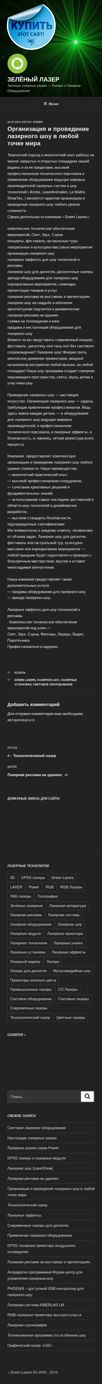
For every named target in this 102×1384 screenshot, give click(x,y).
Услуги (19, 672)
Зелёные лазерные (26, 905)
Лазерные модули (25, 933)
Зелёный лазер (33, 79)
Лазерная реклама (26, 914)
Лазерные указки (67, 942)
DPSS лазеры (33, 877)
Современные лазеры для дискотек (38, 1225)
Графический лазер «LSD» (30, 1345)
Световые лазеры (73, 998)
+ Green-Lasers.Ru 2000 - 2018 (32, 1372)
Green (38, 122)
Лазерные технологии (28, 942)
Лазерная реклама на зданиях (33, 1178)
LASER (16, 886)
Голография (48, 896)
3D (12, 877)
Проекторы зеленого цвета (33, 980)
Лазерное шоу (48, 680)
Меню (54, 103)
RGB (50, 886)
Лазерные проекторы (65, 933)
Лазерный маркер (25, 961)
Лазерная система (63, 914)
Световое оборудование (53, 684)
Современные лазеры (29, 1007)
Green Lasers (25, 680)
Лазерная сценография (27, 1324)
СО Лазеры (67, 989)
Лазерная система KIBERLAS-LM (35, 1304)
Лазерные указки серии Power (33, 1147)
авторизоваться (20, 719)
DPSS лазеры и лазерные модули (36, 1157)
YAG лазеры (20, 896)
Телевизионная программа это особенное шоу (46, 1335)
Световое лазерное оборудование (36, 1127)
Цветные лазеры (70, 1017)
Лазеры (53, 961)
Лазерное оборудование (30, 924)
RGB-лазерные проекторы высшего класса (44, 1314)
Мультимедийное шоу (72, 970)
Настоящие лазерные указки (31, 1137)
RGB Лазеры (71, 886)
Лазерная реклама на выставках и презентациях (48, 1261)
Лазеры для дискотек (28, 970)
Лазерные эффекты (69, 951)
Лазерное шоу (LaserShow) (30, 1168)
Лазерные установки (27, 951)
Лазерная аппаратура (67, 905)
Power (34, 886)
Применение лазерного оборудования (39, 1235)
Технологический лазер (30, 1017)
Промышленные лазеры (30, 989)
